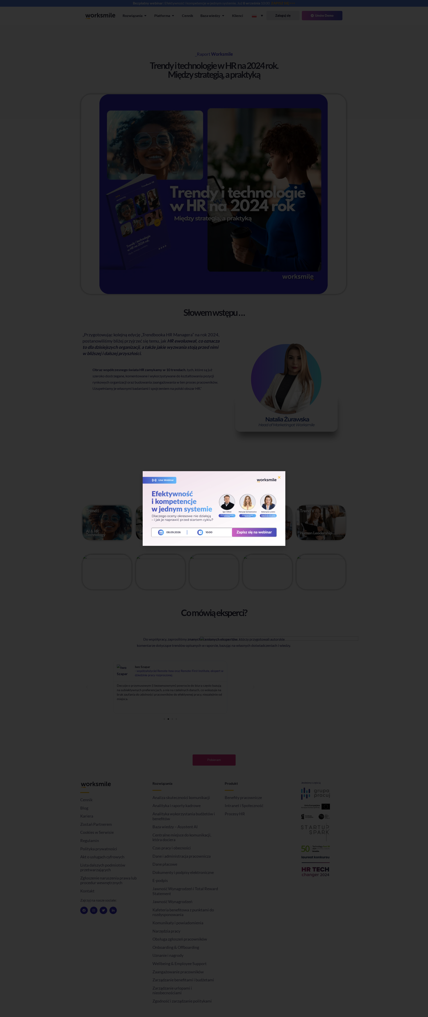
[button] (279, 477)
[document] (214, 508)
